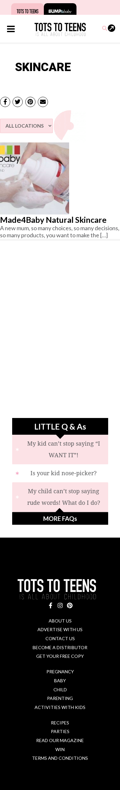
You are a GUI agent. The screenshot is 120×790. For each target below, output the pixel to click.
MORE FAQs (60, 518)
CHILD (60, 689)
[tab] (60, 449)
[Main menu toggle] (10, 29)
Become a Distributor (60, 647)
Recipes (60, 722)
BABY (60, 680)
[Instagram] (60, 605)
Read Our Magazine (60, 740)
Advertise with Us (60, 629)
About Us (60, 620)
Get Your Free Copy (60, 656)
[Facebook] (50, 605)
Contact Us (60, 638)
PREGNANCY (60, 671)
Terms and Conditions (60, 758)
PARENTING (60, 698)
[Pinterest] (70, 605)
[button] (105, 28)
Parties (60, 731)
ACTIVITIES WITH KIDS (60, 707)
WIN (60, 749)
